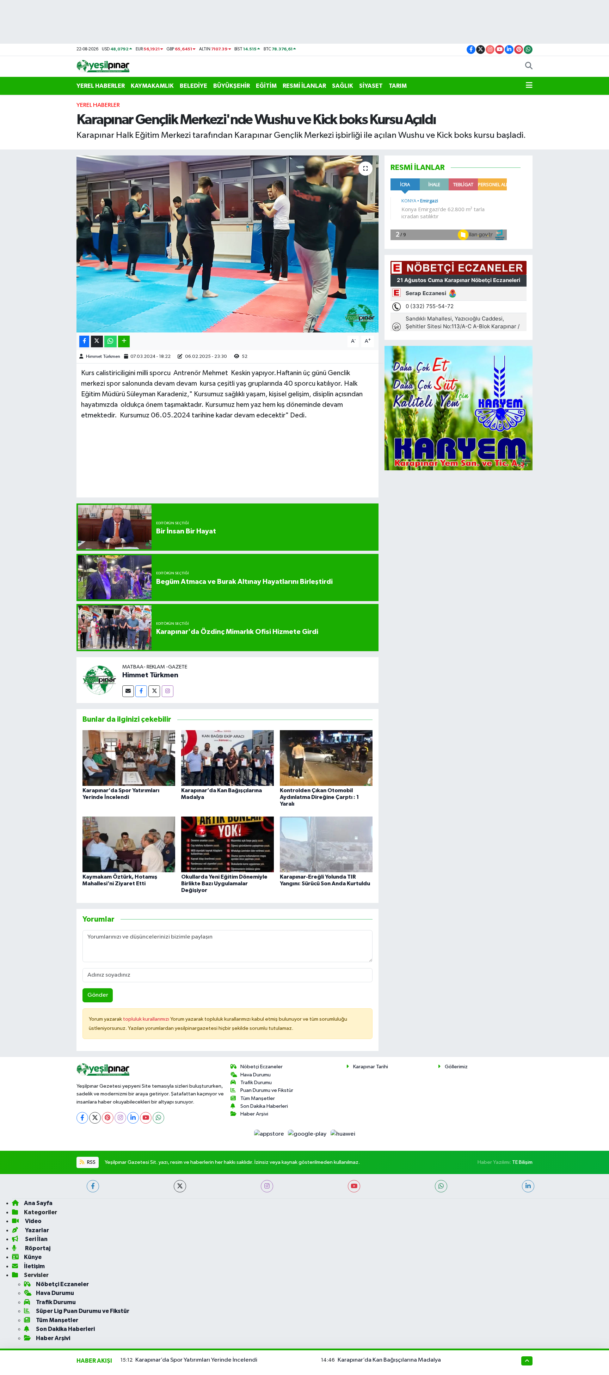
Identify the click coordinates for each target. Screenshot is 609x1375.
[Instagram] (167, 691)
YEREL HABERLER (100, 86)
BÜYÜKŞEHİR (231, 86)
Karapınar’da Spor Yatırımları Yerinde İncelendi (196, 1360)
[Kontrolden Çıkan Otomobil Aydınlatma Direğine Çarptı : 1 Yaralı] (326, 758)
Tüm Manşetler (257, 1098)
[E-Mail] (128, 691)
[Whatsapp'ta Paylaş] (110, 341)
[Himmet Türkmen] (99, 680)
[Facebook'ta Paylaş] (84, 341)
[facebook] (93, 1186)
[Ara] (529, 66)
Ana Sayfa (38, 1203)
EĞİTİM (266, 86)
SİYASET (371, 86)
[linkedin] (528, 1186)
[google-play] (308, 1134)
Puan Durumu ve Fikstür (266, 1090)
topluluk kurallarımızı (146, 1019)
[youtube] (354, 1186)
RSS (91, 1162)
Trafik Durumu (256, 1082)
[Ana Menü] (529, 86)
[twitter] (180, 1186)
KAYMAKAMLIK (152, 86)
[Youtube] (146, 1118)
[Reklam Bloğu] (459, 408)
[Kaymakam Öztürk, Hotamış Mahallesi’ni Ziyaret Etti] (128, 844)
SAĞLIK (342, 86)
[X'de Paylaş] (97, 341)
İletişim (34, 1266)
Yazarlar (36, 1230)
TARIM (398, 86)
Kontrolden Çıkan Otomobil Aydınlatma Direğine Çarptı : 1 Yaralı (319, 797)
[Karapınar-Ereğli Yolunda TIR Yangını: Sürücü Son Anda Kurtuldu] (326, 844)
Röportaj (37, 1248)
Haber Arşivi (254, 1114)
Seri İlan (36, 1239)
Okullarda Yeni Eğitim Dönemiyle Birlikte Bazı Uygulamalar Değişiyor (224, 883)
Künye (33, 1257)
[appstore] (269, 1134)
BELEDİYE (193, 86)
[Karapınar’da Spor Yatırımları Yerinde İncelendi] (128, 758)
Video (33, 1221)
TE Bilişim (522, 1162)
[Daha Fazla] (124, 341)
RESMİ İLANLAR (304, 86)
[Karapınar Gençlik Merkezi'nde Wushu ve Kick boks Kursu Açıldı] (227, 243)
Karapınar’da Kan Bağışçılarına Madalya (389, 1360)
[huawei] (343, 1134)
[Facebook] (141, 691)
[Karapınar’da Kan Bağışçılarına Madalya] (227, 758)
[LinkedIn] (133, 1118)
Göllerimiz (456, 1066)
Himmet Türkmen (103, 356)
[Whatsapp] (158, 1118)
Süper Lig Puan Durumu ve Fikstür (82, 1311)
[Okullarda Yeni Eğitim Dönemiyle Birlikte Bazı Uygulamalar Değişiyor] (227, 844)
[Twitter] (154, 691)
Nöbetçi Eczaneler (261, 1066)
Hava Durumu (255, 1074)
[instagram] (267, 1186)
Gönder (97, 995)
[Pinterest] (107, 1118)
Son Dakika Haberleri (264, 1106)
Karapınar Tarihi (370, 1066)
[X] (95, 1118)
